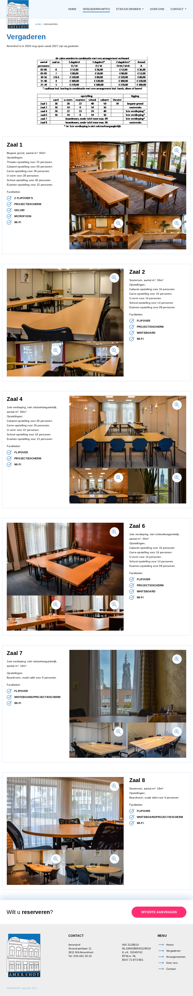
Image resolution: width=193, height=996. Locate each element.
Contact (177, 9)
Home (72, 9)
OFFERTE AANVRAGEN (159, 912)
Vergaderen (173, 950)
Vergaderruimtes (96, 9)
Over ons (157, 9)
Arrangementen (175, 956)
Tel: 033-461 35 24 (80, 956)
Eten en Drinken (128, 9)
